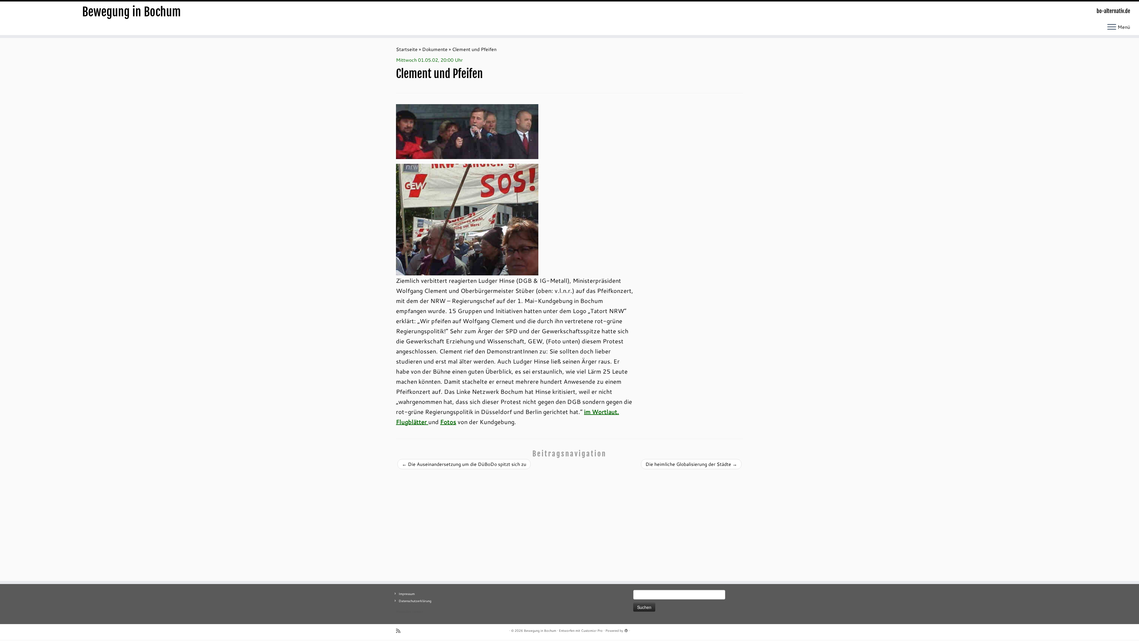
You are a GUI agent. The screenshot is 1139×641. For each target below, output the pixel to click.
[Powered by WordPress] (626, 629)
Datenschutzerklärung (415, 601)
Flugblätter (412, 422)
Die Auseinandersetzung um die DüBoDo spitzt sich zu (464, 464)
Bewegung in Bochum (131, 12)
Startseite (407, 49)
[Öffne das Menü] (1111, 27)
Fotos (448, 422)
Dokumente (435, 49)
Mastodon (403, 611)
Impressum (407, 593)
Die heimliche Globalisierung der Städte (691, 464)
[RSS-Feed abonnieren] (400, 631)
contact (417, 611)
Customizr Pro (592, 630)
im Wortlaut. (601, 411)
